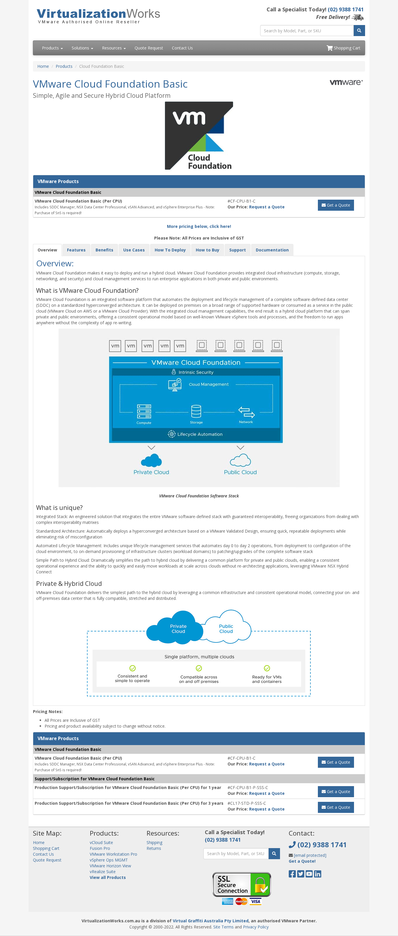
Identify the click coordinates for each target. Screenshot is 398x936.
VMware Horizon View (110, 865)
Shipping (154, 842)
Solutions (81, 48)
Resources (112, 48)
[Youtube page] (309, 875)
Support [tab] (237, 250)
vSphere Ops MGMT (109, 860)
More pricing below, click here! (199, 226)
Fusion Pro (100, 848)
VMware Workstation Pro (113, 854)
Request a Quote (267, 207)
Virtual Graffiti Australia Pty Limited (211, 920)
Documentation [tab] (272, 250)
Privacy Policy (256, 927)
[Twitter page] (300, 875)
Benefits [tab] (104, 250)
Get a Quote (338, 205)
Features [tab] (76, 250)
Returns (154, 848)
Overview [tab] (47, 250)
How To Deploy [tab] (170, 250)
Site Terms (223, 927)
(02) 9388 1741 (346, 9)
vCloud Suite (101, 842)
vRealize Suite (103, 871)
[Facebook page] (292, 875)
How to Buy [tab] (207, 250)
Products (51, 48)
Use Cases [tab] (134, 250)
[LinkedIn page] (317, 875)
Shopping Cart (346, 48)
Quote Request (149, 48)
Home (43, 66)
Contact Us (182, 48)
